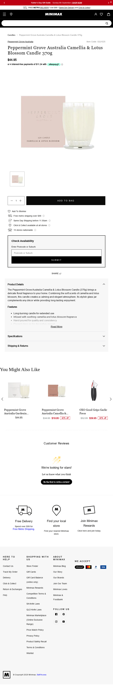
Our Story (57, 572)
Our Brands (58, 577)
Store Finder (32, 566)
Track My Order (10, 572)
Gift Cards (31, 572)
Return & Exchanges (12, 589)
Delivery (6, 577)
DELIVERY (44, 7)
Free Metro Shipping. (24, 529)
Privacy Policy (32, 636)
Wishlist (30, 653)
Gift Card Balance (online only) (34, 579)
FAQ (5, 595)
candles (11, 35)
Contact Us (8, 566)
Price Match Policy (35, 630)
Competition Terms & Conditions (36, 596)
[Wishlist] (101, 14)
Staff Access (41, 675)
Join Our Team (60, 583)
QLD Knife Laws (33, 609)
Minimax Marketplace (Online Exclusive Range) (36, 619)
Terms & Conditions (35, 647)
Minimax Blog (59, 566)
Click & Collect (84, 7)
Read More (56, 326)
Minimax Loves (60, 589)
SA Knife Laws (33, 604)
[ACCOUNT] (95, 14)
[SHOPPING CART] (108, 14)
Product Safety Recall (36, 641)
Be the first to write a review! (56, 482)
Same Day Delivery (67, 7)
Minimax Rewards (34, 588)
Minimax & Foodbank (58, 597)
